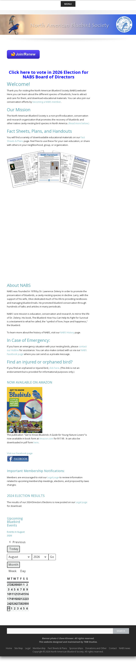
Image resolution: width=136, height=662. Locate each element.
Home (9, 648)
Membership (39, 648)
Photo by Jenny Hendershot (68, 201)
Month (13, 565)
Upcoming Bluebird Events (15, 522)
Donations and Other (96, 648)
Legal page (53, 477)
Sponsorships (76, 648)
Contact (113, 648)
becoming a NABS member (47, 101)
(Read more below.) (78, 123)
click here (54, 367)
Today (13, 549)
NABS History (67, 332)
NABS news (124, 648)
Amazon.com (46, 438)
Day (23, 571)
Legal (27, 648)
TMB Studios (90, 641)
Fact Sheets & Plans (57, 648)
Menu (68, 3)
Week (12, 571)
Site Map (18, 648)
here (36, 442)
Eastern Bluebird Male (16, 210)
